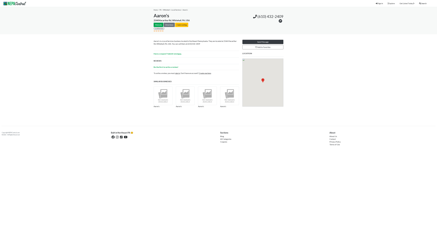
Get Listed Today (406, 3)
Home (156, 10)
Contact (332, 139)
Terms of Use (334, 144)
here (179, 54)
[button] (280, 21)
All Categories (225, 139)
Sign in (380, 3)
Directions (169, 25)
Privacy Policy (335, 142)
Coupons (223, 142)
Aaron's (185, 10)
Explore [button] (391, 3)
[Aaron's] (163, 96)
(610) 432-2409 (270, 16)
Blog (222, 136)
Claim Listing (182, 25)
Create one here (205, 73)
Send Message (263, 42)
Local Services (176, 10)
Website (158, 25)
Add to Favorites (264, 47)
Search (424, 3)
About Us (333, 136)
